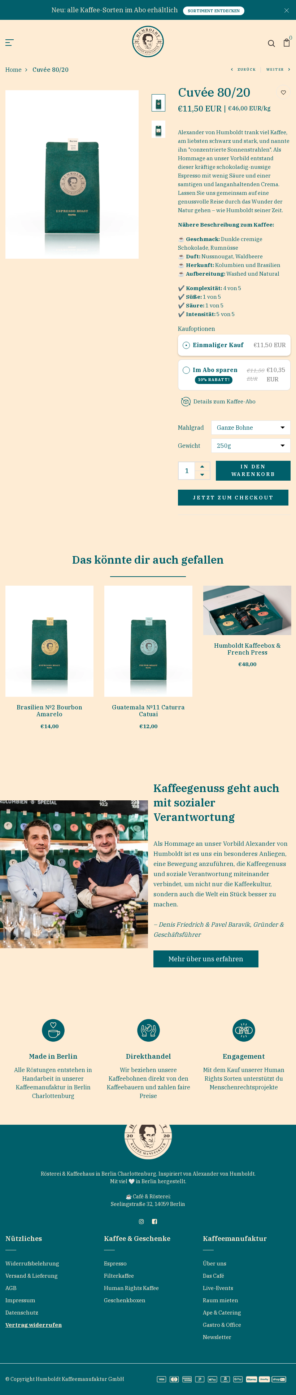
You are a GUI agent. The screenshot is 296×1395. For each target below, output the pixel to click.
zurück (247, 69)
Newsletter (217, 1337)
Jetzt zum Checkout (233, 497)
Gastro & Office (222, 1324)
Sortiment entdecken (214, 10)
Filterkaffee (119, 1275)
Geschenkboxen (124, 1300)
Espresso (115, 1263)
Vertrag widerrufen (33, 1324)
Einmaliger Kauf (218, 345)
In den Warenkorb (253, 470)
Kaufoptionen (196, 328)
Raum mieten (220, 1300)
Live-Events (218, 1288)
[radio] (186, 345)
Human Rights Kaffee (131, 1288)
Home (13, 69)
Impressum (20, 1300)
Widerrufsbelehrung (32, 1263)
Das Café (213, 1275)
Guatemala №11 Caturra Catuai (148, 711)
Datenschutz (21, 1312)
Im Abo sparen (216, 374)
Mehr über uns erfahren (206, 959)
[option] (72, 174)
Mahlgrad (191, 427)
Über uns (214, 1263)
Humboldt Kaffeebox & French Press (247, 649)
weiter (275, 69)
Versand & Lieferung (31, 1275)
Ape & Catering (222, 1312)
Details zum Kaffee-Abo (224, 401)
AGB (11, 1288)
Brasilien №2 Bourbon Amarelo (49, 711)
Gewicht (189, 445)
